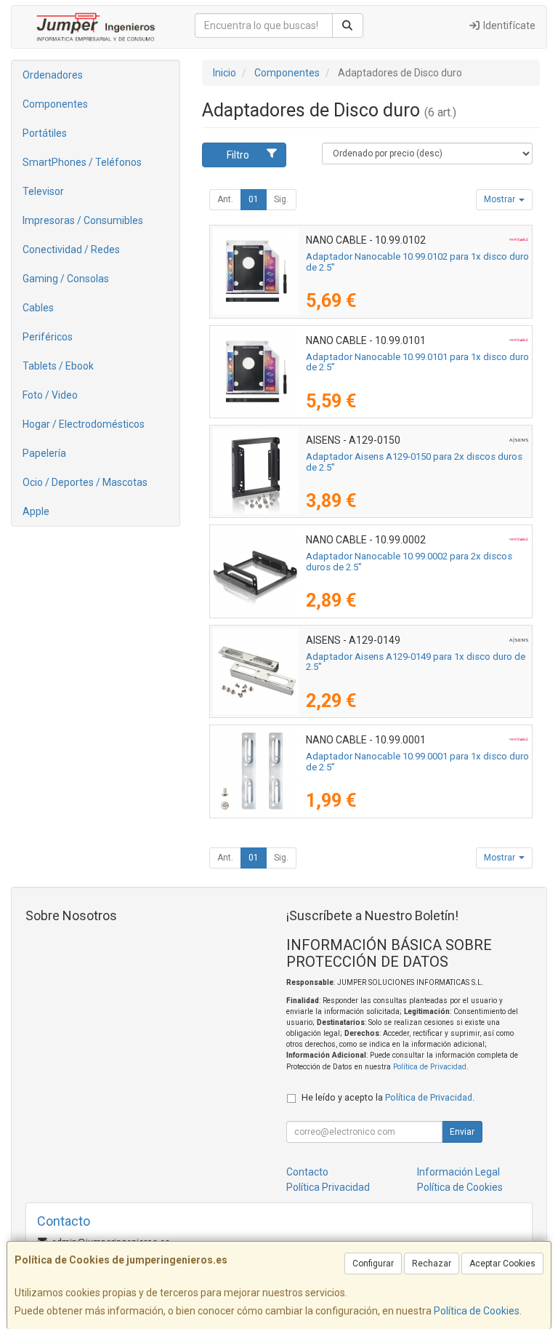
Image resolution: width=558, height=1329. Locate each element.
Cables (38, 308)
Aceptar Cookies (502, 1263)
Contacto (307, 1172)
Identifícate (508, 25)
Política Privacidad (328, 1187)
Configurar (373, 1263)
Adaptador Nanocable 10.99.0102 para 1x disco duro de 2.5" (417, 262)
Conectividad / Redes (71, 249)
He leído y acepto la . (388, 1097)
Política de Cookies (476, 1311)
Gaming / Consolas (66, 278)
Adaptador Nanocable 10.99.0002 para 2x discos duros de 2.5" (409, 561)
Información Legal (458, 1172)
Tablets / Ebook (58, 366)
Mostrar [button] (500, 199)
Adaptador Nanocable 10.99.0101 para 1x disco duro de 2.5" (417, 362)
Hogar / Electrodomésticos (84, 424)
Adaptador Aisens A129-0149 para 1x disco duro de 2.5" (415, 662)
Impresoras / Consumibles (83, 220)
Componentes (55, 104)
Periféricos (48, 337)
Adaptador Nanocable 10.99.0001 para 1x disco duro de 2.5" (417, 762)
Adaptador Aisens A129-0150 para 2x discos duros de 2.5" (414, 462)
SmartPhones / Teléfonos (82, 162)
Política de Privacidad (429, 1067)
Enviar (462, 1132)
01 (253, 199)
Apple (36, 511)
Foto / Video (50, 395)
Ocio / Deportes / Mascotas (85, 482)
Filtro (238, 155)
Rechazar (431, 1263)
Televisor (43, 191)
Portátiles (45, 133)
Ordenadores (53, 75)
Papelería (44, 453)
